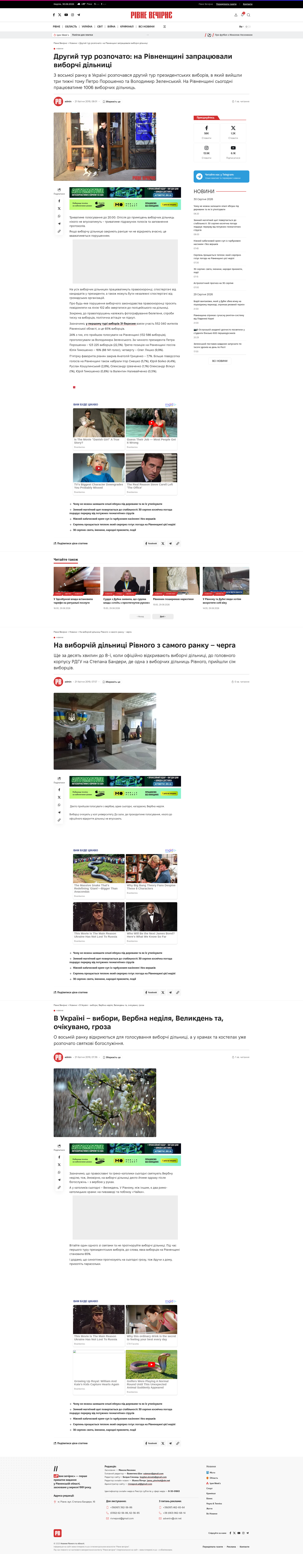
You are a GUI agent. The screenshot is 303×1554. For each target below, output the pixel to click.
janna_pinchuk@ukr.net (158, 1480)
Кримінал (170, 594)
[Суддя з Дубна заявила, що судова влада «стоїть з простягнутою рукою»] (126, 581)
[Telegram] (78, 15)
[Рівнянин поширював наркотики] (176, 581)
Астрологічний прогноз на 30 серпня (213, 283)
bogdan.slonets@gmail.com (153, 1477)
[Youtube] (233, 152)
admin (68, 101)
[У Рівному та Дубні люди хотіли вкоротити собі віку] (226, 581)
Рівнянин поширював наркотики (173, 599)
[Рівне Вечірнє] (58, 1533)
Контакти (247, 4)
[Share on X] (59, 208)
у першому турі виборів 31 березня (111, 323)
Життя (68, 594)
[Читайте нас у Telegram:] (199, 176)
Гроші (58, 594)
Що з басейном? (80, 35)
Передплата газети (226, 4)
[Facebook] (207, 132)
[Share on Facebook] (59, 201)
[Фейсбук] (54, 15)
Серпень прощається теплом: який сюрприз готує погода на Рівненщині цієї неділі (124, 524)
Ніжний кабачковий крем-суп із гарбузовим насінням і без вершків (114, 518)
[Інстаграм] (72, 15)
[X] (59, 15)
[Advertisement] (125, 261)
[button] (236, 15)
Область (130, 594)
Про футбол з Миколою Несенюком (233, 35)
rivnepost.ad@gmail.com (140, 1484)
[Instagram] (207, 152)
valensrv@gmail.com (153, 1473)
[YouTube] (66, 15)
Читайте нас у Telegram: (219, 174)
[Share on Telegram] (59, 223)
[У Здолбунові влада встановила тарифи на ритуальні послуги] (77, 581)
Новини (59, 49)
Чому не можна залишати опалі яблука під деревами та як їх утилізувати (117, 504)
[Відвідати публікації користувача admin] (58, 101)
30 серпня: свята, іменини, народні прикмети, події (104, 530)
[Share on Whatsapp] (59, 216)
